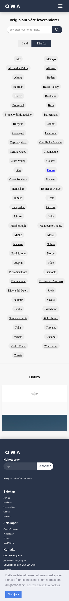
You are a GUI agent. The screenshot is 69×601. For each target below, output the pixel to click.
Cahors (51, 124)
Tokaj (18, 327)
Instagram (7, 478)
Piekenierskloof (18, 272)
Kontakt (6, 516)
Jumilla (18, 198)
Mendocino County (51, 225)
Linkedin (18, 478)
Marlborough (18, 225)
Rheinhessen (18, 281)
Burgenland (51, 114)
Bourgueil (18, 105)
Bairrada (18, 87)
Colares (50, 161)
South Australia (18, 318)
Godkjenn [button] (13, 594)
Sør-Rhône (51, 309)
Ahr (18, 59)
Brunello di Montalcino (18, 114)
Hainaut (50, 179)
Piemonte (50, 272)
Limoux (50, 207)
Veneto (18, 337)
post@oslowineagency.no (14, 560)
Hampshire (18, 188)
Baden (51, 77)
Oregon (18, 262)
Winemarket (8, 533)
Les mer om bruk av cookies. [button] (44, 585)
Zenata (18, 355)
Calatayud (18, 133)
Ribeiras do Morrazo (51, 281)
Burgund (18, 124)
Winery (6, 538)
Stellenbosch (50, 318)
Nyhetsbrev (11, 459)
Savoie (51, 300)
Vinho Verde (18, 346)
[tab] (24, 43)
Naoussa (18, 244)
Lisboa (18, 216)
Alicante (51, 68)
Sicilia (18, 309)
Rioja (51, 290)
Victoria (51, 337)
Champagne (51, 151)
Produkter (7, 502)
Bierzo (18, 96)
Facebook (28, 478)
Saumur (18, 300)
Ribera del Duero (18, 290)
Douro (51, 170)
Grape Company (10, 528)
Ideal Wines (8, 542)
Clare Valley (18, 161)
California (50, 133)
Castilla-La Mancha (50, 142)
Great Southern (18, 179)
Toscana (51, 327)
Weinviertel (50, 346)
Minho (18, 235)
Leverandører (9, 506)
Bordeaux (50, 96)
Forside (6, 497)
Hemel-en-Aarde (51, 188)
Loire (51, 216)
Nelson (51, 244)
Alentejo (51, 59)
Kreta (51, 198)
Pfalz (51, 262)
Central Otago (18, 151)
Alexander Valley (18, 68)
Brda (51, 105)
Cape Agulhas (18, 142)
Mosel (50, 235)
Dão (18, 170)
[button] (60, 6)
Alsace (18, 77)
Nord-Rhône (18, 253)
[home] (11, 6)
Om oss (6, 511)
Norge (50, 253)
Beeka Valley (51, 87)
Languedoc (18, 207)
